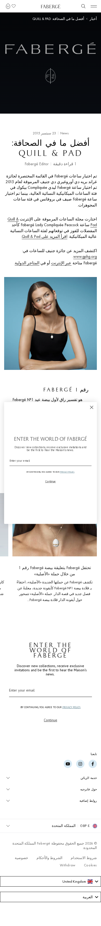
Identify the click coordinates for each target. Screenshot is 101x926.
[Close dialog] (91, 407)
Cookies (90, 865)
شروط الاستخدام (84, 857)
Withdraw (68, 865)
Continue (50, 720)
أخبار (93, 19)
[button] (8, 6)
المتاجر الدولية (27, 263)
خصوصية (21, 857)
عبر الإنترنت (61, 263)
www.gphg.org (85, 256)
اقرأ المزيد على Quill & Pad (44, 236)
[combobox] (50, 881)
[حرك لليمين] (12, 552)
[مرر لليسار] (84, 552)
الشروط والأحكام (50, 857)
